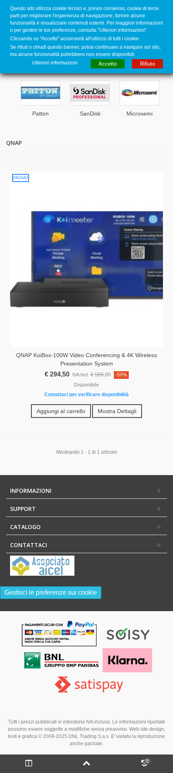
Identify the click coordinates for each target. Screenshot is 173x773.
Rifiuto (147, 64)
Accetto (108, 64)
